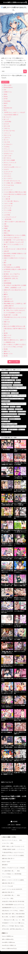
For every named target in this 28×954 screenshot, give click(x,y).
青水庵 (5, 349)
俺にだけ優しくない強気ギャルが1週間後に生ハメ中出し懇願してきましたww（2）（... (14, 916)
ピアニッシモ (7, 208)
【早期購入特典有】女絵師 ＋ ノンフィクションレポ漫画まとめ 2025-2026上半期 (14, 849)
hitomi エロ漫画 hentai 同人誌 (9, 948)
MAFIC (6, 103)
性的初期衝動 (7, 283)
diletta (5, 94)
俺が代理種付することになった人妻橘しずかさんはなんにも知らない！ (13, 396)
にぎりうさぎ (7, 155)
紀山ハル (6, 324)
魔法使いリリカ (8, 353)
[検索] (25, 71)
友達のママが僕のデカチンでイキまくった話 (13, 398)
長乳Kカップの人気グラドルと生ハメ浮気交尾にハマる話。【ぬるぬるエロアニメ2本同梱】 (14, 867)
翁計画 (5, 333)
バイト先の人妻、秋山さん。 (12, 201)
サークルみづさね (9, 185)
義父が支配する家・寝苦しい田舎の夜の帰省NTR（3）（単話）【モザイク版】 (14, 913)
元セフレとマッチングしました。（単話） (12, 840)
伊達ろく (6, 233)
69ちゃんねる (7, 85)
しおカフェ (7, 137)
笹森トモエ (7, 321)
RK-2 (5, 110)
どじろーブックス (9, 151)
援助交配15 (5, 864)
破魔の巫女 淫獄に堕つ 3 (8, 858)
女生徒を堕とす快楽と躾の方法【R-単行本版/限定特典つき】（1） (14, 901)
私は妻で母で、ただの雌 (10, 315)
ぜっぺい (6, 139)
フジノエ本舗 (7, 210)
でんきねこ (7, 146)
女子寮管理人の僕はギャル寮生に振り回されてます (13, 426)
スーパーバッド (8, 189)
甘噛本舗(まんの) (8, 301)
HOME (15, 821)
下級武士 (6, 226)
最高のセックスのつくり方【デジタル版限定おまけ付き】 (14, 855)
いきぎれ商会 (7, 121)
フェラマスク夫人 (6, 877)
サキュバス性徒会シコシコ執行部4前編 (11, 873)
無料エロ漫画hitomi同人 (8, 939)
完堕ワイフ (7, 280)
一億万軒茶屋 (7, 219)
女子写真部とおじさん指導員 (12, 267)
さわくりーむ (7, 135)
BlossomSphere (8, 87)
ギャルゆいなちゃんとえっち (12, 180)
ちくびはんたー (8, 144)
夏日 (5, 262)
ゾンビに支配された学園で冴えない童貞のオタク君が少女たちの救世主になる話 (13, 388)
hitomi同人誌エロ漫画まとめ (9, 945)
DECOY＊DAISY (6, 861)
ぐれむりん (7, 128)
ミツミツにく (7, 212)
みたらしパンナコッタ (10, 162)
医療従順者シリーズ (9, 255)
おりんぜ (6, 123)
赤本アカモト (7, 337)
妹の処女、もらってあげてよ (12, 274)
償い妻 (5, 246)
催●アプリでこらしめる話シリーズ (13, 244)
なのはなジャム (8, 153)
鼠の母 (5, 356)
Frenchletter (7, 101)
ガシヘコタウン (8, 178)
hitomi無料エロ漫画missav (8, 942)
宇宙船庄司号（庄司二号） (11, 278)
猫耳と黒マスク (8, 299)
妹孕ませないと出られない (11, 276)
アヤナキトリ (7, 174)
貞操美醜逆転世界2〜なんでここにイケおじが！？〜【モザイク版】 (14, 907)
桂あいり (6, 296)
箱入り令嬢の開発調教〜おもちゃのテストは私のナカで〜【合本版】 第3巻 (14, 904)
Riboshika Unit (8, 108)
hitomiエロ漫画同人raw (7, 936)
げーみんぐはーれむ (9, 130)
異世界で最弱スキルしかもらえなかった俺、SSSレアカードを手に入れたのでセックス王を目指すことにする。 (15, 310)
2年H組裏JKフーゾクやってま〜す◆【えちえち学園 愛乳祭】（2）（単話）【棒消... (14, 923)
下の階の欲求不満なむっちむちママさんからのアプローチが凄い (14, 852)
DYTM (5, 98)
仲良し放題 (7, 230)
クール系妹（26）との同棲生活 (12, 183)
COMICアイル (8, 92)
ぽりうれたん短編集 (9, 160)
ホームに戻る (14, 361)
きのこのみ (7, 126)
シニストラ (7, 187)
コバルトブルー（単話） (8, 843)
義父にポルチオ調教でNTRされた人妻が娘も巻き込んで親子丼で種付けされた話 (15, 329)
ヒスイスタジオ (8, 205)
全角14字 (6, 251)
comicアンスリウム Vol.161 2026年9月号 (12, 889)
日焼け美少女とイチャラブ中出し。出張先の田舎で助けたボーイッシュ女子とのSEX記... (14, 910)
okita (5, 105)
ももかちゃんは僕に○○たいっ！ (12, 167)
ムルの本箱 (7, 214)
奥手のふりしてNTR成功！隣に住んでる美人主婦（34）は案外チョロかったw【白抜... (14, 926)
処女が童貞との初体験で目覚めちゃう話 (15, 253)
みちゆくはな (7, 164)
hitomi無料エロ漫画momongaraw (14, 2)
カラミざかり (7, 176)
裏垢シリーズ (7, 335)
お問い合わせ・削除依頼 (14, 824)
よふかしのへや (8, 171)
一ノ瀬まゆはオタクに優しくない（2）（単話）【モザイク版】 (14, 919)
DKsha (6, 96)
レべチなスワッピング (10, 217)
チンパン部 (7, 196)
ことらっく (7, 133)
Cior (5, 89)
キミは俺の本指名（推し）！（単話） (11, 870)
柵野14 (6, 294)
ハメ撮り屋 (7, 199)
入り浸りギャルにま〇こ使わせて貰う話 (15, 249)
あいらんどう (7, 117)
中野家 (5, 228)
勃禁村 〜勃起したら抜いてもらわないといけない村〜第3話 (14, 846)
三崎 (5, 224)
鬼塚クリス (7, 351)
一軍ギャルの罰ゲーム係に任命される (14, 221)
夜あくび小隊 (7, 265)
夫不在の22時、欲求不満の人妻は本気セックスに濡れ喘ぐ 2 (14, 929)
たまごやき (7, 142)
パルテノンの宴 (8, 203)
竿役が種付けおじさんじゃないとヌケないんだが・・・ (12, 404)
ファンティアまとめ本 (7, 886)
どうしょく (7, 148)
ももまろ (6, 169)
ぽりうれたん (7, 158)
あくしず (6, 119)
